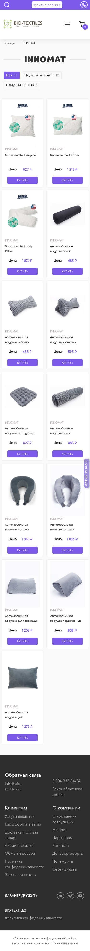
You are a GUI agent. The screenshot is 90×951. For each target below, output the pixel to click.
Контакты (60, 845)
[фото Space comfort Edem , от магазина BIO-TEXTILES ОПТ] (67, 123)
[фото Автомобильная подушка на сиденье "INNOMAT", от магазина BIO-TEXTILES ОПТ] (22, 396)
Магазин (59, 829)
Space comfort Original (20, 155)
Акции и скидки (19, 845)
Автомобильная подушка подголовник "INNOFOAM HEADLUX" (66, 621)
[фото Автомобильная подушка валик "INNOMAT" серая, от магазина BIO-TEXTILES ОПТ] (67, 396)
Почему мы (62, 861)
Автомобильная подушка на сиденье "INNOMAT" (19, 433)
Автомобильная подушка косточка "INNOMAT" (63, 342)
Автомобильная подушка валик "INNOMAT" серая (62, 433)
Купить (22, 180)
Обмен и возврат (20, 853)
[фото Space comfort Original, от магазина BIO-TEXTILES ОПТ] (22, 123)
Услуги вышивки (20, 816)
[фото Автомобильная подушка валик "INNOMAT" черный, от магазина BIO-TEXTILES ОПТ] (67, 214)
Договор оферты (68, 853)
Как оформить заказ (23, 824)
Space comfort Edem (64, 155)
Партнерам (62, 837)
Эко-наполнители (21, 874)
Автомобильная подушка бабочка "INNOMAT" (17, 342)
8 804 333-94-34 (66, 780)
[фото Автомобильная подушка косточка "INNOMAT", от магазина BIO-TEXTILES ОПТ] (67, 305)
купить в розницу (47, 5)
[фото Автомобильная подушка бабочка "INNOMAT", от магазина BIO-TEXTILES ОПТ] (22, 305)
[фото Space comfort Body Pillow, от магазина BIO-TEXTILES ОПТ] (22, 214)
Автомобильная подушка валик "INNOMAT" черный (63, 251)
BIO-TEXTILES (15, 910)
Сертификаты (64, 869)
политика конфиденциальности (33, 917)
